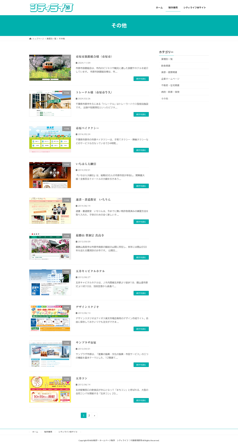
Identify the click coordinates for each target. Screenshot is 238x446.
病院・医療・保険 (170, 92)
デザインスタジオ (87, 306)
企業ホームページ (170, 78)
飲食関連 (165, 65)
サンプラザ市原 (86, 342)
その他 (164, 98)
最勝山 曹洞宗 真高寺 (90, 235)
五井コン (81, 378)
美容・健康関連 (169, 72)
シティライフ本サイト (68, 432)
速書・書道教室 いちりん (93, 199)
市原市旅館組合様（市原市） (95, 56)
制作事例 (48, 432)
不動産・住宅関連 (170, 85)
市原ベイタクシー (87, 128)
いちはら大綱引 (86, 163)
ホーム (35, 432)
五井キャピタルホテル (90, 271)
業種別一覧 (167, 59)
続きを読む (141, 79)
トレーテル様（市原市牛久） (95, 92)
